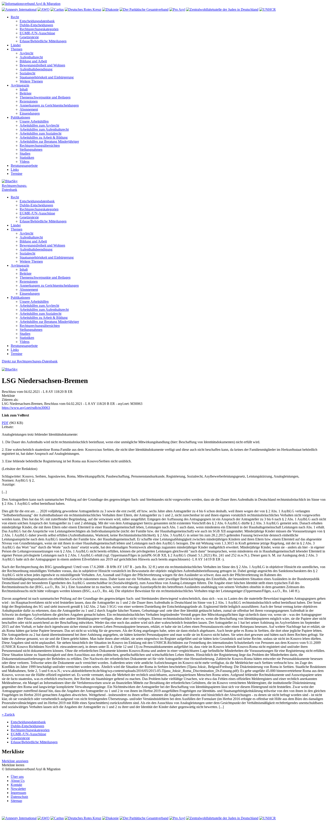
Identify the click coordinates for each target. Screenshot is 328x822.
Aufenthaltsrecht (31, 57)
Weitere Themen (31, 81)
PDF (5, 423)
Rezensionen (29, 101)
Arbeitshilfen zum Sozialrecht (40, 133)
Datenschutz (19, 797)
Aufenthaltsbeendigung (36, 69)
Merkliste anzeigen (15, 761)
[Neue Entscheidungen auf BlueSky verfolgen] (164, 181)
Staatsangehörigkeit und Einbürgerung (47, 77)
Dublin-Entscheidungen (36, 25)
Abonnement (29, 109)
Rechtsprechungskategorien (39, 29)
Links (15, 169)
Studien (25, 153)
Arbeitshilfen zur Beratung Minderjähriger (49, 141)
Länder (16, 45)
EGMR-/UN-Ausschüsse (37, 33)
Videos (24, 161)
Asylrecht (26, 53)
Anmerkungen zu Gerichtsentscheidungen (49, 105)
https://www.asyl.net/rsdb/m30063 (26, 408)
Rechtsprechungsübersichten (40, 145)
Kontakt (16, 785)
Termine (16, 173)
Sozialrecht (27, 73)
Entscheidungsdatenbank (37, 21)
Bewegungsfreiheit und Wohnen (42, 65)
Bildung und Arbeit (33, 61)
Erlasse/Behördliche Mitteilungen (43, 41)
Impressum (18, 793)
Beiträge (25, 93)
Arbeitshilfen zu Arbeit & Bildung (44, 137)
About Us (18, 781)
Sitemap (16, 801)
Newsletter (18, 789)
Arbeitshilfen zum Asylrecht (39, 125)
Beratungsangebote (24, 165)
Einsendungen (30, 113)
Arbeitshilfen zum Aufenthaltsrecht (44, 129)
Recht (15, 17)
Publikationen (20, 117)
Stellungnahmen (31, 149)
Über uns (17, 777)
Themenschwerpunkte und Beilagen (45, 97)
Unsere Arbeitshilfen (34, 121)
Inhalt (24, 89)
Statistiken (27, 157)
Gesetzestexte (29, 37)
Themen (16, 49)
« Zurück (8, 714)
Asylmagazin (20, 85)
